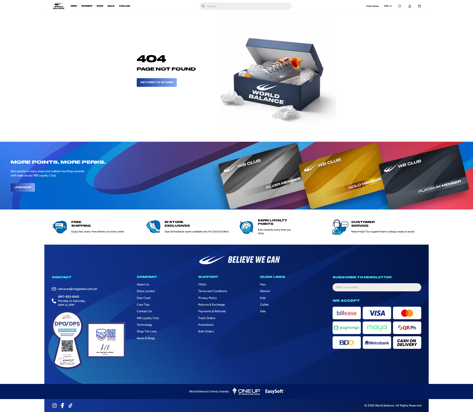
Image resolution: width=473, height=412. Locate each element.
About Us (143, 284)
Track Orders (206, 318)
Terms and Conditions (212, 291)
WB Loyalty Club (148, 318)
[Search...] (203, 6)
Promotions (205, 324)
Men (263, 284)
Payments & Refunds (212, 311)
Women (265, 291)
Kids (263, 298)
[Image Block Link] (246, 391)
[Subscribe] (415, 287)
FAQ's (202, 284)
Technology (144, 324)
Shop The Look (146, 331)
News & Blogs (146, 338)
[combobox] (246, 6)
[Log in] (409, 6)
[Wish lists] (399, 6)
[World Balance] (59, 6)
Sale (263, 311)
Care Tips (143, 304)
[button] (419, 6)
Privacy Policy (207, 298)
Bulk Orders (206, 331)
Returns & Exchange (211, 304)
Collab (264, 304)
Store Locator (146, 291)
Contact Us (144, 311)
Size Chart (144, 298)
